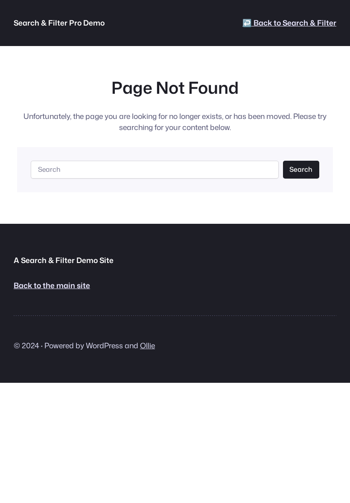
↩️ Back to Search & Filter (289, 22)
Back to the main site (52, 285)
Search (300, 169)
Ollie (147, 345)
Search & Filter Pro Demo (59, 22)
